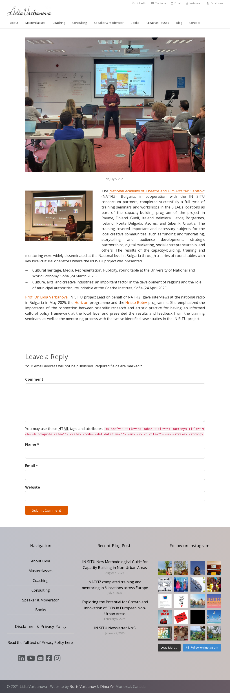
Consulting (79, 23)
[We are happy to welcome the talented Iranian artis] (197, 568)
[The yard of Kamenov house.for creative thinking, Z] (214, 633)
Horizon (81, 302)
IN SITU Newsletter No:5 (115, 627)
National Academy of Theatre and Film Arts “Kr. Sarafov (156, 191)
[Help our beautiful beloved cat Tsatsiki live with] (181, 633)
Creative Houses (157, 23)
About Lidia (40, 561)
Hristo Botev (136, 302)
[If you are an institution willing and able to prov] (181, 617)
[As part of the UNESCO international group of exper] (197, 617)
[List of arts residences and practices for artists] (214, 601)
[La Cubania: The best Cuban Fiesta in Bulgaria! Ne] (214, 584)
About (14, 23)
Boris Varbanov (83, 686)
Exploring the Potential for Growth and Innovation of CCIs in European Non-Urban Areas (115, 607)
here (69, 642)
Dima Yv (107, 686)
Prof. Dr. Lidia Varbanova (46, 297)
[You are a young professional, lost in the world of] (165, 584)
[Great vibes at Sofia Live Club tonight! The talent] (181, 584)
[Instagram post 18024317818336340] (181, 601)
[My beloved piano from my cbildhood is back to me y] (214, 568)
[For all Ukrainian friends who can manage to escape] (165, 601)
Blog (179, 23)
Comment (34, 379)
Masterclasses (35, 23)
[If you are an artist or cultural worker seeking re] (165, 617)
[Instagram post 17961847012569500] (165, 633)
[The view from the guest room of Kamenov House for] (197, 633)
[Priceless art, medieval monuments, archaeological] (197, 601)
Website (32, 487)
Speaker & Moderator (109, 23)
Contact (194, 23)
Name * (32, 444)
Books (135, 23)
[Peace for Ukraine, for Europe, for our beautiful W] (214, 617)
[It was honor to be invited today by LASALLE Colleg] (197, 584)
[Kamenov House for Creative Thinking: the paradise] (165, 568)
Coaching (59, 23)
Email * (31, 465)
